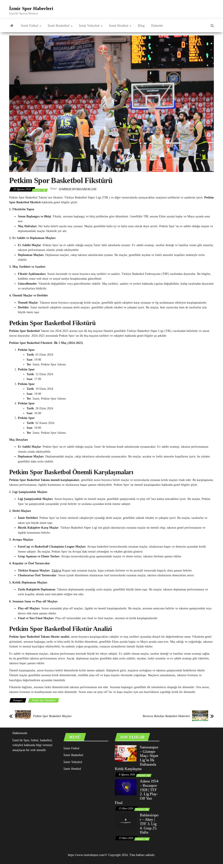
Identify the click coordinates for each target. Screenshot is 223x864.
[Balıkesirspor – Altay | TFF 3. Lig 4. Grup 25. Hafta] (126, 821)
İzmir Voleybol (89, 25)
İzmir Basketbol (59, 25)
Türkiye (56, 570)
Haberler (157, 25)
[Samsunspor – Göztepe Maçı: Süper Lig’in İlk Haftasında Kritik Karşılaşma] (126, 753)
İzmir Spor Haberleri (31, 8)
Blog (141, 25)
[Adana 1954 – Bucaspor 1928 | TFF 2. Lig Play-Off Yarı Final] (126, 787)
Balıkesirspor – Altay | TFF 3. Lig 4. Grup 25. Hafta (149, 823)
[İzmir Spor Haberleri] (12, 25)
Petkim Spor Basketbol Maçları (52, 716)
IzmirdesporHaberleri (77, 189)
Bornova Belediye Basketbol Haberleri (166, 716)
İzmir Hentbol (119, 25)
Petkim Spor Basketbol (43, 700)
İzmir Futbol (30, 25)
